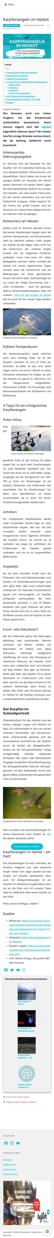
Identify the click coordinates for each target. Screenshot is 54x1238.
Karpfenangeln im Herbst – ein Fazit (23, 99)
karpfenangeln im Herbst (24, 1102)
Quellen (10, 102)
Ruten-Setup (14, 85)
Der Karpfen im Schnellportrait (21, 96)
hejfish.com (9, 1164)
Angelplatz (13, 90)
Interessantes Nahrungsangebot (22, 72)
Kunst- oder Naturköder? (20, 93)
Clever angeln (11, 25)
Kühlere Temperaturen (17, 79)
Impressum (9, 1169)
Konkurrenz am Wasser (17, 76)
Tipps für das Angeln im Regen (32, 295)
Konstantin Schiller (34, 25)
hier (49, 834)
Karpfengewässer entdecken (27, 846)
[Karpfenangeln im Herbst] (27, 46)
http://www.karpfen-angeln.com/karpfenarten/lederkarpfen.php (30, 950)
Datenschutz (10, 1174)
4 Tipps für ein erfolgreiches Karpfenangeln (27, 82)
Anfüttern (13, 88)
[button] (11, 5)
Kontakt (7, 1159)
